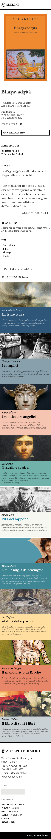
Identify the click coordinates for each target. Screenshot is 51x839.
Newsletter (8, 822)
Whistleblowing (10, 811)
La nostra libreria (11, 815)
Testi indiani (8, 245)
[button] (39, 84)
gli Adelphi (6, 112)
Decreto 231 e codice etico (15, 804)
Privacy (5, 808)
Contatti (6, 818)
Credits (46, 835)
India (4, 249)
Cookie (15, 808)
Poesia (5, 256)
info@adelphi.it (18, 773)
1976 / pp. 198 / (12, 152)
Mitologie (6, 252)
